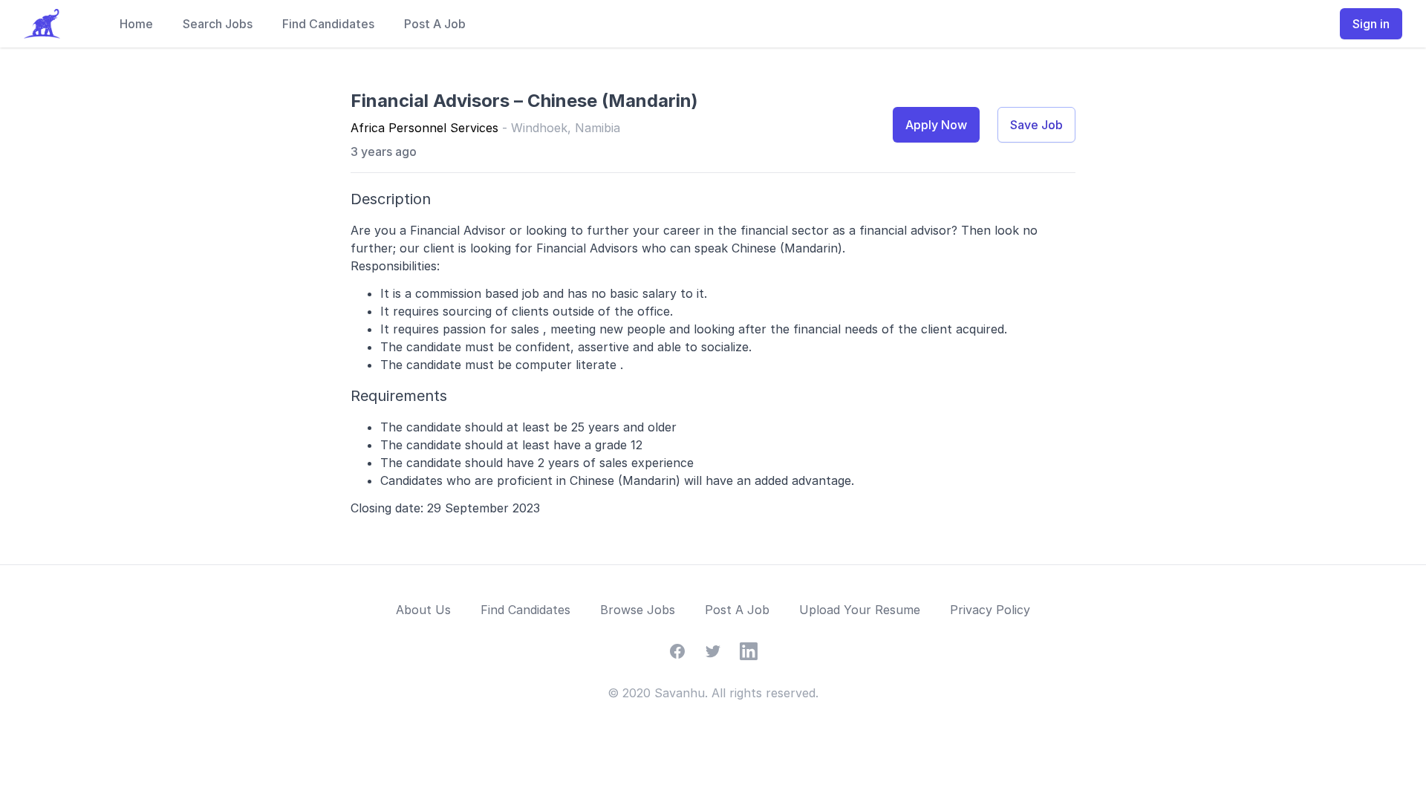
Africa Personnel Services (424, 127)
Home (136, 23)
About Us (423, 609)
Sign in (1371, 23)
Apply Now (936, 124)
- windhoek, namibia (561, 127)
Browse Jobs (637, 609)
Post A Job (435, 23)
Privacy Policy (990, 609)
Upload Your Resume (859, 609)
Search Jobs (218, 23)
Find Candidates (328, 23)
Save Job (1036, 124)
